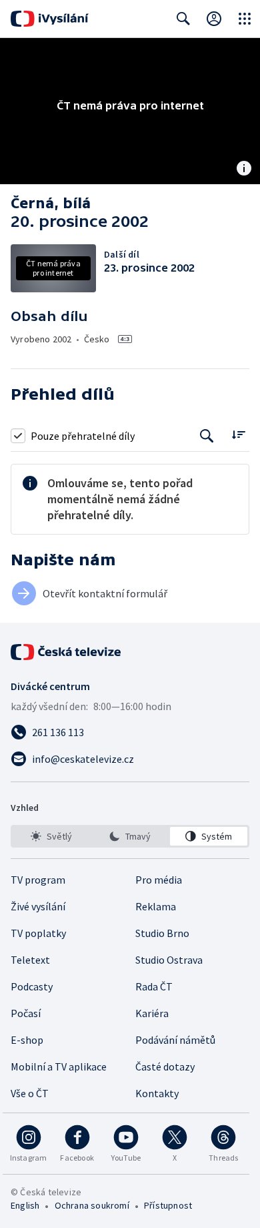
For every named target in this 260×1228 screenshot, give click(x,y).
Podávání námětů (175, 1039)
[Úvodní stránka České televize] (67, 652)
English (25, 1205)
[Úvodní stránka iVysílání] (50, 19)
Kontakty (157, 1093)
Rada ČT (154, 986)
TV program (38, 879)
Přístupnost (168, 1205)
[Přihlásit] (214, 18)
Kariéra (152, 1013)
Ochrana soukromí (92, 1205)
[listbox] (130, 836)
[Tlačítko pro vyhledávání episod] (207, 435)
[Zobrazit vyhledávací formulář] (183, 18)
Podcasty (32, 986)
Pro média (158, 879)
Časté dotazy (165, 1066)
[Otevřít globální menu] (244, 18)
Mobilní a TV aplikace (59, 1066)
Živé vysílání (38, 906)
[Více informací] (244, 169)
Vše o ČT (30, 1093)
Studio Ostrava (169, 959)
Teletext (30, 959)
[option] (51, 836)
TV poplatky (38, 933)
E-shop (27, 1039)
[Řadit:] (238, 434)
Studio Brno (162, 933)
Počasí (26, 1013)
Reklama (155, 906)
